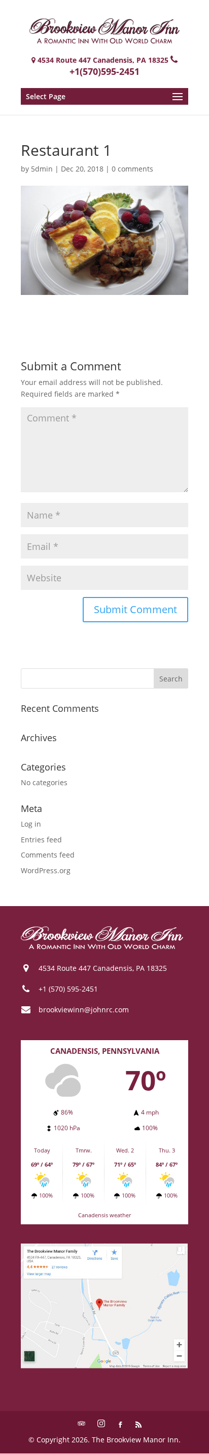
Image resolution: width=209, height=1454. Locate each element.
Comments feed (48, 855)
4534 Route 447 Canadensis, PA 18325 (103, 968)
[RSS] (138, 1425)
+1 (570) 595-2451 (68, 989)
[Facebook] (120, 1425)
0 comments (132, 169)
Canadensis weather (104, 1215)
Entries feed (41, 839)
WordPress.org (46, 870)
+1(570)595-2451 (104, 71)
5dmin (42, 169)
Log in (31, 824)
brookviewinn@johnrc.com (84, 1009)
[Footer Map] (104, 1366)
